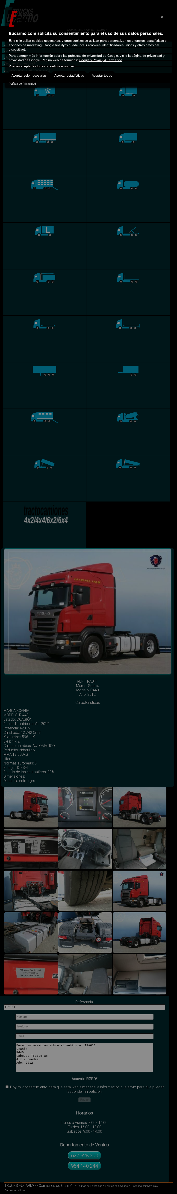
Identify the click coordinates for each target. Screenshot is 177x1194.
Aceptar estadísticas (69, 75)
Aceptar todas (102, 75)
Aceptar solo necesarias (29, 75)
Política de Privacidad (22, 83)
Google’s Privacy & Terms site (100, 60)
